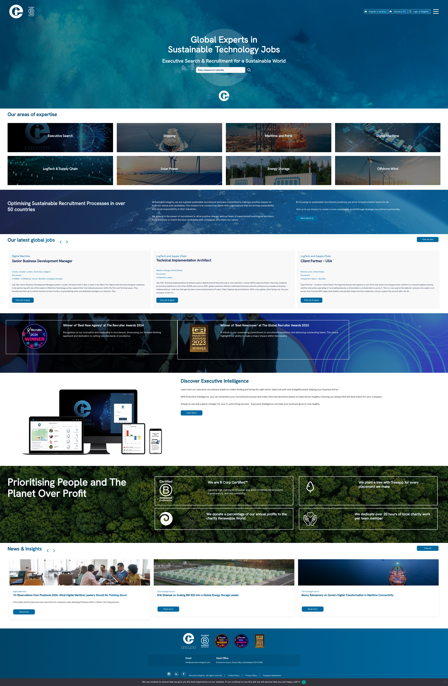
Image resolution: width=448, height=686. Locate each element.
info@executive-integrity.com (198, 662)
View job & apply (22, 300)
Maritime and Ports (278, 137)
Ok (304, 682)
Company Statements (272, 675)
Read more (24, 611)
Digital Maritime (388, 137)
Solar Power (169, 170)
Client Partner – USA (316, 261)
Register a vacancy (377, 11)
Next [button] (67, 242)
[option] (80, 279)
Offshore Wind (388, 170)
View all (427, 548)
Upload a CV (400, 11)
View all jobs (427, 239)
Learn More (192, 413)
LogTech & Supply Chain (60, 170)
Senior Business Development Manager (42, 261)
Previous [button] (61, 242)
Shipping (169, 137)
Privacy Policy (251, 675)
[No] (445, 682)
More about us (307, 218)
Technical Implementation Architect (183, 260)
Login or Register (421, 11)
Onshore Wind (278, 170)
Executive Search (60, 137)
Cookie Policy (233, 675)
